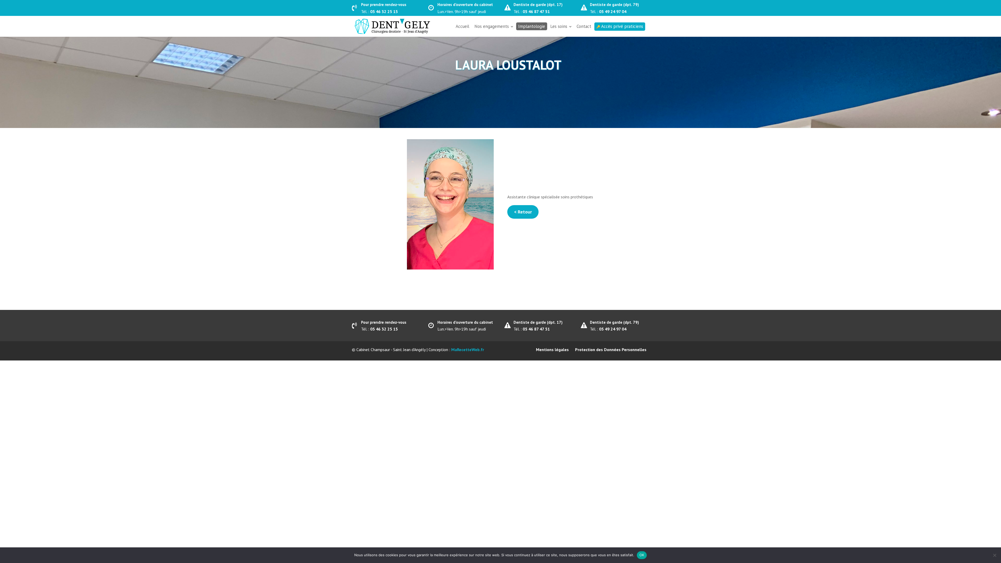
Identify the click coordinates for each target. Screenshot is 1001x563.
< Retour (523, 212)
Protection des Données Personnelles (610, 349)
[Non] (994, 555)
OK (641, 555)
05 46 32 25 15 (384, 11)
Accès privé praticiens (622, 26)
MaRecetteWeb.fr (467, 349)
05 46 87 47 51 (536, 11)
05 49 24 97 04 (612, 11)
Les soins (558, 26)
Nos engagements (491, 26)
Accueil (462, 26)
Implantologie (531, 26)
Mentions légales (552, 349)
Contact (584, 26)
